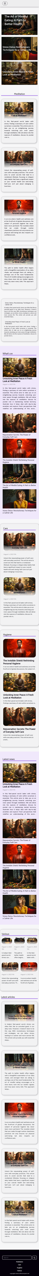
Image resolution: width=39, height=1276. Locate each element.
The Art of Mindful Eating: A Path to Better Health (16, 20)
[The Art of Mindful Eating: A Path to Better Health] (18, 256)
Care (19, 1264)
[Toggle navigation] (5, 3)
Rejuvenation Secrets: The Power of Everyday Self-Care (19, 163)
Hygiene (19, 1267)
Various (19, 1270)
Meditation (19, 1261)
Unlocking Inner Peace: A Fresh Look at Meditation (18, 72)
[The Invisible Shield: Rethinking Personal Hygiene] (18, 208)
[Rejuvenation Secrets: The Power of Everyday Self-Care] (18, 159)
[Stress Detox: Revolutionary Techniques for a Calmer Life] (19, 498)
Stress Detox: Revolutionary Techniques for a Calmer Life (17, 48)
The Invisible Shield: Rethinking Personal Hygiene (18, 212)
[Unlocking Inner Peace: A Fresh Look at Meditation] (18, 110)
